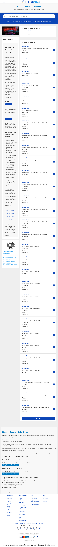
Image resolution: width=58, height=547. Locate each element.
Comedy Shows (22, 515)
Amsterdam (9, 512)
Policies (29, 523)
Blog (32, 500)
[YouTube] (30, 528)
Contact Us (45, 496)
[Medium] (39, 528)
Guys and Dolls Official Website (11, 210)
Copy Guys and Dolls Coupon (10, 465)
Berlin (8, 510)
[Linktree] (33, 528)
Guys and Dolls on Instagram (11, 213)
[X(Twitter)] (20, 528)
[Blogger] (36, 528)
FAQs (44, 500)
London (8, 496)
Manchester (9, 498)
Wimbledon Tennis (22, 504)
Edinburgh (9, 503)
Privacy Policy (45, 501)
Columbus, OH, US (26, 30)
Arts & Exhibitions (22, 520)
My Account (45, 498)
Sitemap (44, 503)
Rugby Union (21, 502)
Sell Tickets (34, 523)
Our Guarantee (34, 498)
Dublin (8, 504)
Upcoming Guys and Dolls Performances (11, 219)
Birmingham (9, 500)
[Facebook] (17, 528)
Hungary (8, 515)
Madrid (8, 514)
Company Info (22, 523)
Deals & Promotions (35, 504)
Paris (8, 509)
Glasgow (8, 506)
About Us (33, 496)
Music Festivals (22, 505)
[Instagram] (27, 528)
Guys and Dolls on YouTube (11, 216)
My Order (40, 523)
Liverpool (9, 501)
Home (16, 523)
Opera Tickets (22, 511)
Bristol (8, 507)
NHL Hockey (21, 510)
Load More (38, 418)
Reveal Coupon (8, 103)
